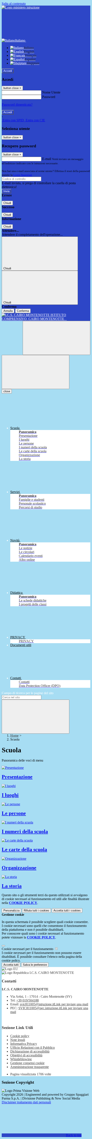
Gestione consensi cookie (27, 1063)
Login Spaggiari (22, 175)
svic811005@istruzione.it (54, 1004)
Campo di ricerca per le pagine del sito (27, 693)
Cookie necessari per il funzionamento (28, 949)
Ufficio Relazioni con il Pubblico (32, 1047)
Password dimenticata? (17, 104)
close (6, 391)
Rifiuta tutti (36, 910)
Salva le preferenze (35, 964)
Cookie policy (19, 1036)
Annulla (8, 310)
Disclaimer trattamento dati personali (26, 1102)
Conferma (23, 310)
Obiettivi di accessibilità (26, 1055)
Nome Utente (51, 92)
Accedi (7, 70)
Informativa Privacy (23, 1043)
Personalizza (11, 910)
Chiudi (7, 203)
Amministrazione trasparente (29, 1067)
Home (14, 735)
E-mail (46, 159)
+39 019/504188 (27, 1000)
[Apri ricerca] (56, 338)
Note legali (17, 1040)
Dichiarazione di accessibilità (29, 1051)
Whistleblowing (21, 1059)
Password (48, 97)
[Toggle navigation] (35, 372)
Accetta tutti (67, 910)
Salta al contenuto (14, 3)
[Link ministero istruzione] (21, 7)
